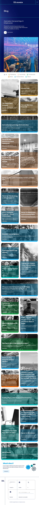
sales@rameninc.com (12, 482)
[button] (37, 2)
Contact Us (6, 471)
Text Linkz (2, 79)
